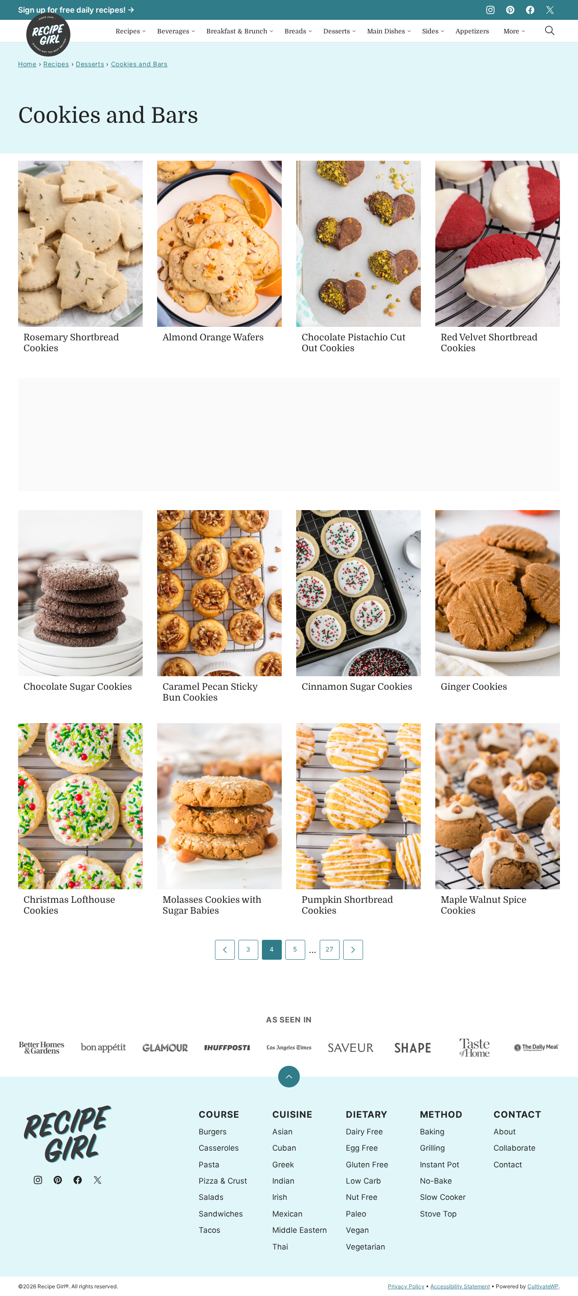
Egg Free (362, 1147)
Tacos (209, 1230)
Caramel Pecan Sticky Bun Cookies (210, 692)
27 (329, 949)
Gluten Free (367, 1164)
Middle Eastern (299, 1230)
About (505, 1131)
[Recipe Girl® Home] (48, 35)
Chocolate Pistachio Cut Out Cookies (354, 342)
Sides (430, 31)
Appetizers (472, 31)
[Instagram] (490, 10)
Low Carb (363, 1180)
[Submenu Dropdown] (144, 31)
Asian (282, 1131)
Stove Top (438, 1213)
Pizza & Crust (223, 1180)
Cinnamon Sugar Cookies (357, 687)
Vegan (357, 1230)
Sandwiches (221, 1213)
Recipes (128, 31)
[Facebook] (530, 10)
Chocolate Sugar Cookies (77, 687)
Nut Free (362, 1197)
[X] (550, 10)
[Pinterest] (510, 10)
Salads (211, 1197)
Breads (295, 31)
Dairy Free (364, 1131)
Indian (283, 1180)
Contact (508, 1164)
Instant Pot (439, 1164)
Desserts (336, 31)
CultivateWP (543, 1286)
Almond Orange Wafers (213, 337)
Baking (432, 1131)
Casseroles (219, 1147)
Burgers (213, 1131)
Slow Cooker (443, 1197)
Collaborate (515, 1147)
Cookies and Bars (139, 64)
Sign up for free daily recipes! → (76, 9)
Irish (279, 1197)
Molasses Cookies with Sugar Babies (212, 905)
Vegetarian (365, 1246)
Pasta (209, 1164)
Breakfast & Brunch (236, 31)
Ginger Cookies (474, 687)
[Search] (550, 31)
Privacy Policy (406, 1286)
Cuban (284, 1147)
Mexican (287, 1213)
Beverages (173, 31)
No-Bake (436, 1180)
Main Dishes (386, 31)
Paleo (356, 1213)
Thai (280, 1246)
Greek (283, 1164)
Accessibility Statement (460, 1286)
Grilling (432, 1147)
